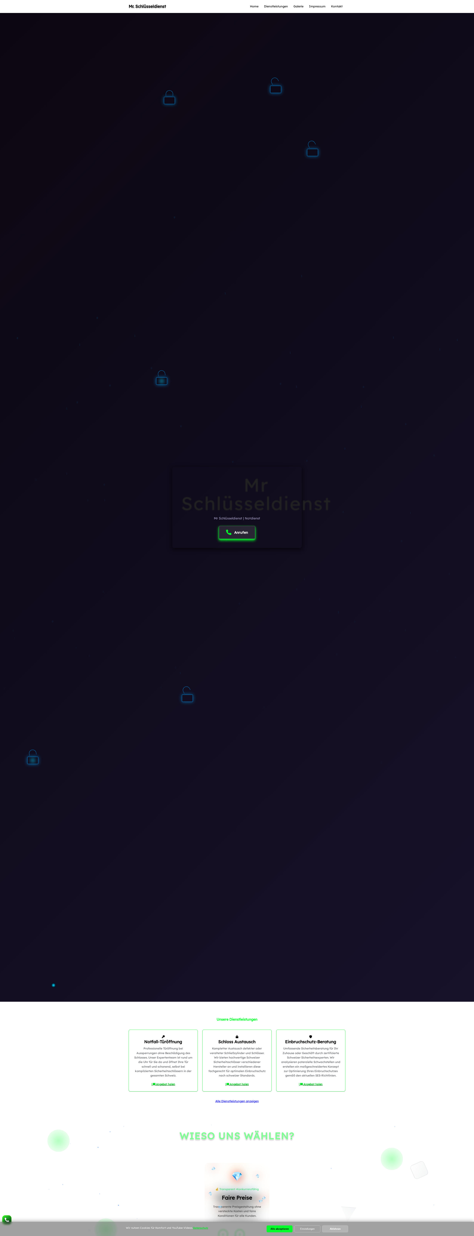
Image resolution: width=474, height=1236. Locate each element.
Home (254, 6)
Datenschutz (200, 1228)
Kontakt (337, 6)
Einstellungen (307, 1228)
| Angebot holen (163, 1084)
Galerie (298, 6)
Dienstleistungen (276, 6)
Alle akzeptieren (280, 1228)
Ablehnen (335, 1228)
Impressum (317, 6)
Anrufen (241, 532)
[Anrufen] (6, 1220)
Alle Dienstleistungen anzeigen (237, 1101)
